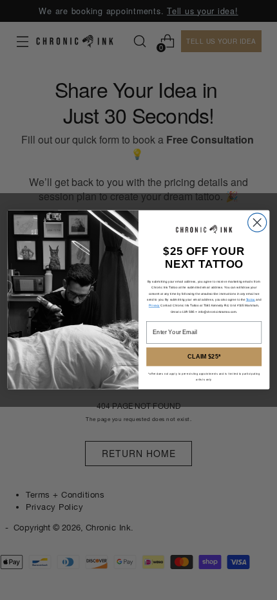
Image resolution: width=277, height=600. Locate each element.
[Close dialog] (257, 222)
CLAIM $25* (203, 357)
